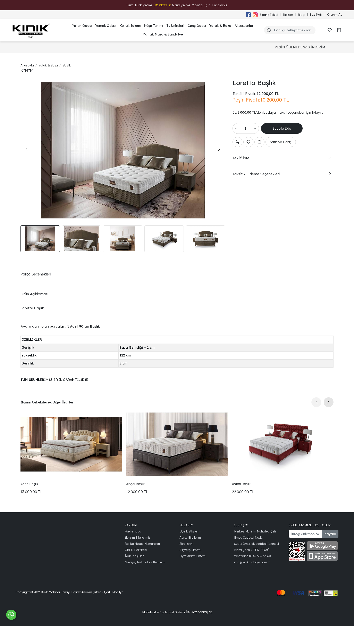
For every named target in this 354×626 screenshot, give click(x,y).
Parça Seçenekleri (35, 274)
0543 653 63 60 (260, 556)
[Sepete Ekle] (282, 128)
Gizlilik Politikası (136, 550)
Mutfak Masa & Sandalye (162, 34)
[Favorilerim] (329, 30)
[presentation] (26, 149)
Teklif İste (241, 158)
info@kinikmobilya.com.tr (252, 562)
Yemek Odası (105, 26)
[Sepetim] (339, 30)
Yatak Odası (82, 26)
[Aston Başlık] (283, 444)
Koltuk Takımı (130, 26)
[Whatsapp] (11, 615)
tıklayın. (317, 112)
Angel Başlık (135, 484)
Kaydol (330, 534)
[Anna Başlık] (71, 444)
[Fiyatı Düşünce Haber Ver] (259, 142)
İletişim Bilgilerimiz (137, 537)
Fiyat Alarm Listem (192, 556)
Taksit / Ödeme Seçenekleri (256, 174)
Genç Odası (196, 26)
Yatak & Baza (220, 26)
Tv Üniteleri (175, 26)
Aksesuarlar (244, 26)
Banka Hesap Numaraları (142, 544)
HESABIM (186, 525)
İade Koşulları (134, 556)
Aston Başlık (241, 484)
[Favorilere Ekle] (248, 142)
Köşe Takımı (153, 26)
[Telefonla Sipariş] (238, 142)
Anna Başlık (29, 484)
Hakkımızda (133, 531)
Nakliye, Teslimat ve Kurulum (145, 562)
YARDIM (131, 525)
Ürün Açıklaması (34, 294)
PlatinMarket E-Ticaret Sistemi (163, 612)
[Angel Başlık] (177, 444)
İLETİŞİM (241, 525)
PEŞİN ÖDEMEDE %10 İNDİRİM (179, 47)
